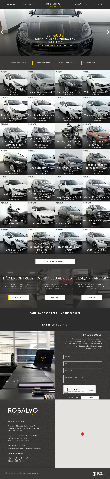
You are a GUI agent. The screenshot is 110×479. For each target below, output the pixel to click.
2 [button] (48, 53)
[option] (55, 32)
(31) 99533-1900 (16, 461)
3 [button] (52, 53)
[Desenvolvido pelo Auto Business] (99, 475)
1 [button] (45, 53)
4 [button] (55, 53)
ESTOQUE (28, 5)
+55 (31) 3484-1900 (17, 446)
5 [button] (58, 53)
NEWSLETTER (73, 397)
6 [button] (61, 53)
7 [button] (65, 53)
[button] (82, 434)
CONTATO (100, 5)
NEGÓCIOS (81, 5)
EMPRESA (10, 5)
